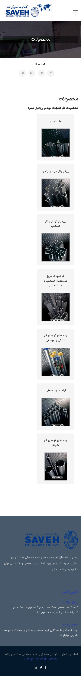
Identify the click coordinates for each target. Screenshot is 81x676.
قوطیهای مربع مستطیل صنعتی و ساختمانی (55, 281)
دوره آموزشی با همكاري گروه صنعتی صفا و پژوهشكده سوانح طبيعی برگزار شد (41, 633)
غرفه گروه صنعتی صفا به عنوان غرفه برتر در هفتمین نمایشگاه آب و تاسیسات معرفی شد (45, 610)
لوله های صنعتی (56, 390)
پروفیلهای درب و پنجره (56, 171)
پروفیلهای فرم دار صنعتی (55, 223)
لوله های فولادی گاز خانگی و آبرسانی (55, 338)
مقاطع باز (56, 121)
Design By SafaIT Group (40, 659)
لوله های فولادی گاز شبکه (55, 443)
